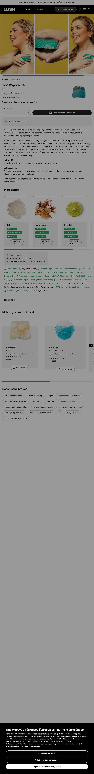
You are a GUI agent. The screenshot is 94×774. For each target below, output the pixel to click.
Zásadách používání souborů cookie (25, 746)
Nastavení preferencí (47, 753)
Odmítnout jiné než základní (47, 760)
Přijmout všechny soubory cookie (47, 766)
